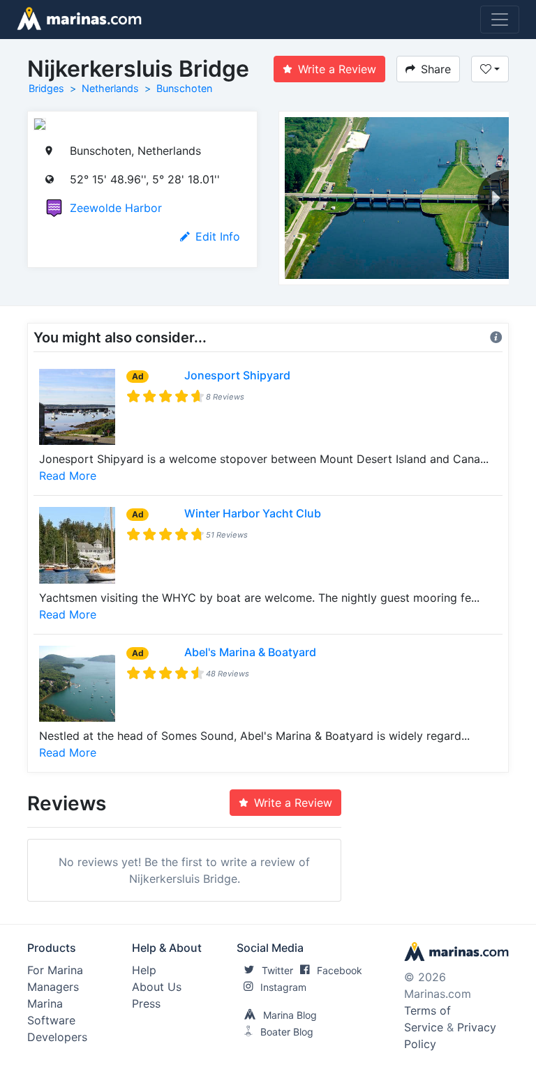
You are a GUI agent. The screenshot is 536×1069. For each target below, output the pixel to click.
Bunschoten (184, 88)
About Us (156, 987)
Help (144, 970)
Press (146, 1003)
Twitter (277, 970)
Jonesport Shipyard (237, 375)
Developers (57, 1037)
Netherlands (110, 88)
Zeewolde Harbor (116, 208)
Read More (67, 476)
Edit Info (217, 236)
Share (436, 69)
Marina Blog (290, 1015)
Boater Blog (286, 1032)
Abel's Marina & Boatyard (250, 652)
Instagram (283, 987)
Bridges (46, 88)
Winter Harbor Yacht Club (252, 513)
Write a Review (337, 69)
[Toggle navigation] (499, 19)
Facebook (339, 970)
